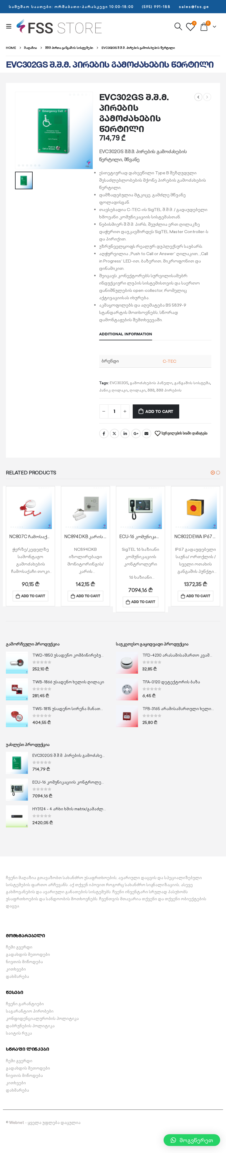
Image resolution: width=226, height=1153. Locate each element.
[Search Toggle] (178, 26)
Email (146, 433)
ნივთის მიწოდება (24, 962)
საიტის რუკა (19, 1033)
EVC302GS (119, 382)
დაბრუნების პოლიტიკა (30, 1026)
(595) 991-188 (156, 6)
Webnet (16, 1122)
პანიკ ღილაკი (113, 390)
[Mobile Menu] (10, 26)
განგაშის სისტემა (192, 382)
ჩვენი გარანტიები (25, 1004)
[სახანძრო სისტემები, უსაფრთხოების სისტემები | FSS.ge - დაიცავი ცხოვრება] (59, 26)
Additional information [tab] (125, 334)
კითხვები (16, 969)
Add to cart (159, 411)
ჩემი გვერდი (19, 947)
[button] (212, 472)
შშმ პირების (169, 390)
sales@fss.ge (194, 6)
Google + (136, 433)
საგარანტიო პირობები (30, 1011)
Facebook (104, 433)
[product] (30, 507)
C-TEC (169, 361)
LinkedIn (125, 433)
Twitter (114, 433)
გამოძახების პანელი (151, 382)
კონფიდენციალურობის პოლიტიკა (42, 1018)
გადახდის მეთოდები (28, 954)
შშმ (150, 390)
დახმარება (17, 976)
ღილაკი (137, 390)
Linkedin (32, 1138)
